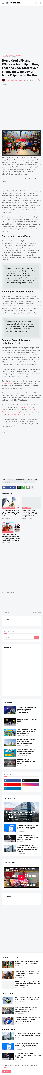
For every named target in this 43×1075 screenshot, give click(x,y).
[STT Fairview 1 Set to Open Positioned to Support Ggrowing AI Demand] (10, 742)
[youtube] (12, 784)
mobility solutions (16, 482)
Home (4, 57)
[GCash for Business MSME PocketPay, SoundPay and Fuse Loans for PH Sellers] (10, 838)
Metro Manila (6, 482)
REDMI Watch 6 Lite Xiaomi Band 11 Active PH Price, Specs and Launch (27, 998)
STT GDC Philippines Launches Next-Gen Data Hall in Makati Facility (27, 761)
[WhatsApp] (24, 487)
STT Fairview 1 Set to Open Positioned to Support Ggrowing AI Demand (26, 741)
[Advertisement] (21, 30)
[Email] (28, 487)
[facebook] (12, 780)
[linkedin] (12, 788)
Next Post (36, 612)
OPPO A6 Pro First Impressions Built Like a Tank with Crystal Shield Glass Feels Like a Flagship (27, 983)
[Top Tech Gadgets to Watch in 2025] (10, 722)
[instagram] (30, 784)
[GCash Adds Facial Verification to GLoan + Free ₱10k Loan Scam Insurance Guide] (10, 828)
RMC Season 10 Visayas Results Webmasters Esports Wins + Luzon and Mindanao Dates (27, 1009)
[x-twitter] (30, 780)
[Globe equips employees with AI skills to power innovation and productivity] (8, 1036)
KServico (29, 479)
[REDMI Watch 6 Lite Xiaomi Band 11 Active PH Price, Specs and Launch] (8, 1000)
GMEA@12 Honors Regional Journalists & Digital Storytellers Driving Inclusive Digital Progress (27, 710)
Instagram (17, 414)
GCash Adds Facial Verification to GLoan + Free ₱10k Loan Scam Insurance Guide (27, 827)
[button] (3, 3)
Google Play (31, 409)
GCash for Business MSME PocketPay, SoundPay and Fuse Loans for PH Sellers (27, 837)
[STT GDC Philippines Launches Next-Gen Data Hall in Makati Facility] (10, 763)
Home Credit (11, 57)
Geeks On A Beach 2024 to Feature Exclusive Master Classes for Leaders (26, 751)
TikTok (27, 414)
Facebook (10, 414)
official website (26, 407)
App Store (5, 412)
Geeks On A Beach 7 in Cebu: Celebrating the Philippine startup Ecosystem (27, 731)
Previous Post (7, 612)
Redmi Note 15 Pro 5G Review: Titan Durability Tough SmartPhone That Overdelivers (27, 973)
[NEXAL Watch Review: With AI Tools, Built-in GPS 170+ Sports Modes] (8, 964)
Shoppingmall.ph (8, 383)
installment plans (20, 479)
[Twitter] (19, 487)
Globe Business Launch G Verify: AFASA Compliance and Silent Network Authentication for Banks (27, 848)
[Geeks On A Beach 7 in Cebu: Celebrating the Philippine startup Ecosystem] (10, 732)
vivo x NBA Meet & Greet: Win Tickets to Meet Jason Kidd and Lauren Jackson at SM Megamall (27, 1019)
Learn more (5, 1067)
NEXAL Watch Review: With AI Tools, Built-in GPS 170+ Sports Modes (27, 962)
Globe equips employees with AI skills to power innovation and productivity (28, 1034)
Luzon (35, 479)
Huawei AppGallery (18, 412)
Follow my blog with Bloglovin (11, 55)
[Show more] (32, 487)
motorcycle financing (29, 482)
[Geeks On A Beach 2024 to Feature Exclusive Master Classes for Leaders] (10, 753)
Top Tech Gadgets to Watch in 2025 (27, 720)
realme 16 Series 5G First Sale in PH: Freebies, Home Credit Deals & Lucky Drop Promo (11, 513)
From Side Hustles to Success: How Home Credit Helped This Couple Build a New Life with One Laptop (11, 537)
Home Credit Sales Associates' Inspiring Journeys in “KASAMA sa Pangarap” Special (31, 513)
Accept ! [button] (7, 1071)
